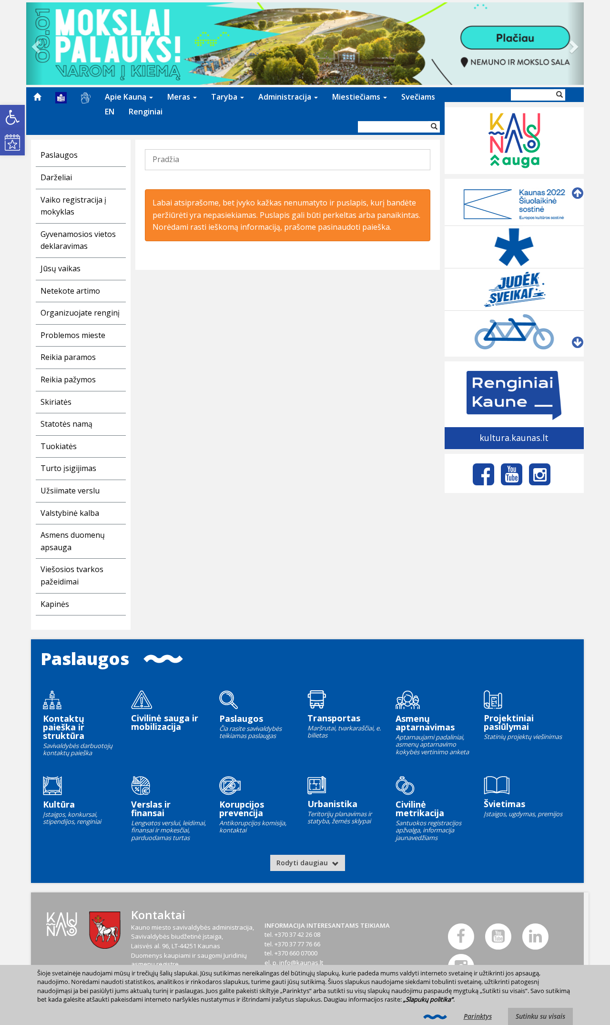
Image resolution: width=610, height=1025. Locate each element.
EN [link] (109, 111)
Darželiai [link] (56, 177)
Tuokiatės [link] (59, 446)
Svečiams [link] (418, 97)
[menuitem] (37, 97)
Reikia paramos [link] (68, 357)
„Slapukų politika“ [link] (428, 999)
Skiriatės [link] (56, 402)
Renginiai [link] (146, 111)
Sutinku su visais (540, 1016)
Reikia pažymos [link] (68, 379)
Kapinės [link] (55, 604)
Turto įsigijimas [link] (68, 468)
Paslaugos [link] (59, 155)
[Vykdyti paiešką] (434, 127)
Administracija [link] (285, 97)
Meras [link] (179, 97)
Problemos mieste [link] (73, 335)
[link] (12, 117)
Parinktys (478, 1016)
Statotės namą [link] (66, 424)
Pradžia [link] (165, 159)
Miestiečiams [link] (357, 97)
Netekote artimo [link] (70, 291)
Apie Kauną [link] (126, 97)
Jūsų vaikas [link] (61, 268)
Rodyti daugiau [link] (303, 862)
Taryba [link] (225, 97)
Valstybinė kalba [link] (70, 513)
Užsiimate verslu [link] (70, 490)
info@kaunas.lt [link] (301, 962)
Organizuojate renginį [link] (80, 313)
